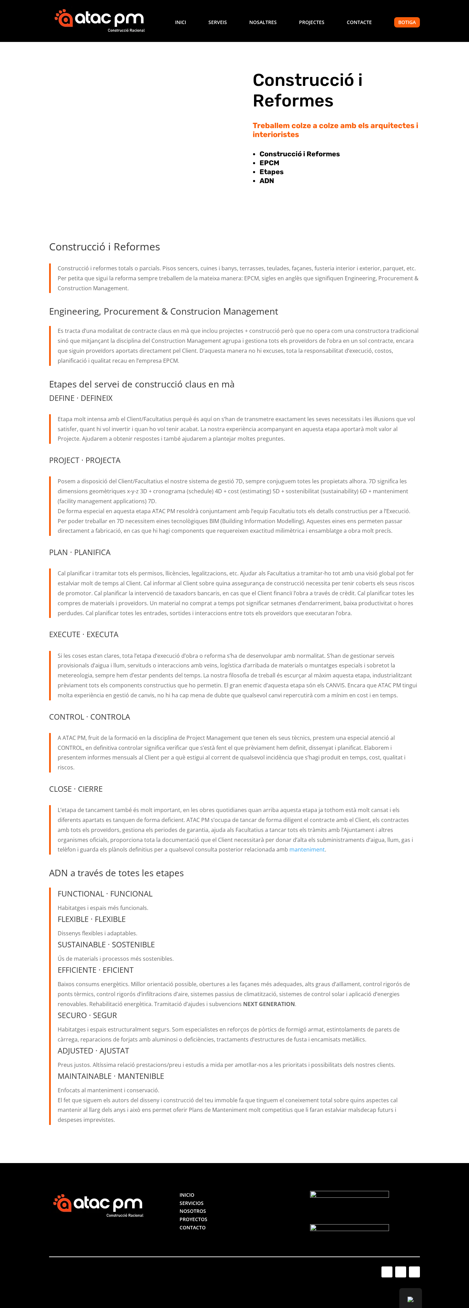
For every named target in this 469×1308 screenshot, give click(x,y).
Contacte (359, 22)
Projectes (311, 22)
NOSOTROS (193, 1211)
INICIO (187, 1195)
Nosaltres (263, 22)
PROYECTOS (193, 1219)
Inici (180, 22)
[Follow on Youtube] (414, 1271)
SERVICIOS (192, 1203)
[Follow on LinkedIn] (400, 1271)
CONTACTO (193, 1227)
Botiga (407, 22)
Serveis (217, 22)
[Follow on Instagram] (386, 1271)
